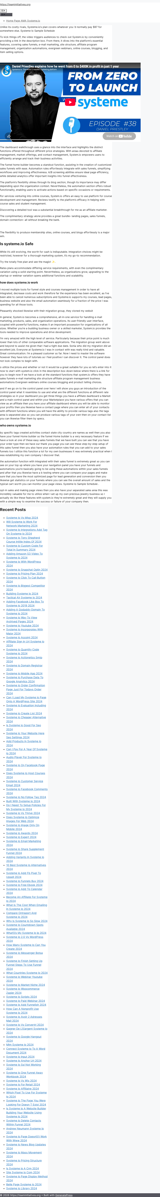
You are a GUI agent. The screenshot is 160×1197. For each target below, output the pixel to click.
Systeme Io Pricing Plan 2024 (24, 573)
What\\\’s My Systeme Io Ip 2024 (26, 932)
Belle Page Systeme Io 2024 (24, 1184)
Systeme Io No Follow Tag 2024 (26, 797)
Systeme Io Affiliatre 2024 (22, 1088)
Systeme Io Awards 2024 (22, 833)
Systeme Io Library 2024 (21, 1188)
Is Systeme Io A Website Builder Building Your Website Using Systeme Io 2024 (26, 1112)
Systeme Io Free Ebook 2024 (24, 885)
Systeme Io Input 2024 (20, 1056)
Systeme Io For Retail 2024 (23, 1084)
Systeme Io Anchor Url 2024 (24, 1060)
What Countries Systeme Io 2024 (27, 972)
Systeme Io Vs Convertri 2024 (25, 1024)
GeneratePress (63, 1195)
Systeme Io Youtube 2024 (22, 625)
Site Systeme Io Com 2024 (23, 1172)
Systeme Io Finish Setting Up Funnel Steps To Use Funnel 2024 (24, 964)
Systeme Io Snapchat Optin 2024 (27, 569)
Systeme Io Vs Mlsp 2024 (22, 517)
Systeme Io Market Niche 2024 (25, 984)
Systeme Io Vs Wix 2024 (21, 1080)
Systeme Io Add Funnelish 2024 (26, 1004)
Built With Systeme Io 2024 (23, 801)
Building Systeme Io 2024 (22, 593)
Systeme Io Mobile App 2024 (24, 673)
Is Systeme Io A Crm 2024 (22, 1168)
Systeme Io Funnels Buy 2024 (24, 881)
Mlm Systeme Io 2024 (20, 1044)
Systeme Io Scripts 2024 (21, 996)
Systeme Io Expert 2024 (21, 837)
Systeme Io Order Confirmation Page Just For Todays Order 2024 (25, 689)
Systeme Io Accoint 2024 (22, 637)
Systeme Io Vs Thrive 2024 (23, 813)
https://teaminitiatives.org (15, 4)
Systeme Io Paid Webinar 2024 (25, 1000)
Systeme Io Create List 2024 (24, 713)
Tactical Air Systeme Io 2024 (24, 597)
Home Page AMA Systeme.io (23, 20)
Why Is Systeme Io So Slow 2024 (27, 921)
